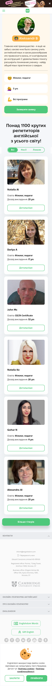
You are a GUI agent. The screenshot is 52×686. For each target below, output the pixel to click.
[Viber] (20, 547)
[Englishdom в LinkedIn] (23, 640)
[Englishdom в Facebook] (12, 640)
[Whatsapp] (26, 547)
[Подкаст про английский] (45, 640)
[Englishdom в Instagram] (17, 640)
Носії (24, 150)
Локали (37, 150)
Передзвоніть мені (27, 555)
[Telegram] (31, 547)
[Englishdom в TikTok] (29, 640)
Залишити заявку (26, 109)
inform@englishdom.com (26, 552)
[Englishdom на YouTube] (34, 640)
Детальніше (26, 208)
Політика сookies (26, 669)
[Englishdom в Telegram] (6, 640)
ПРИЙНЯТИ (37, 678)
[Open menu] (3, 10)
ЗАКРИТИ (14, 678)
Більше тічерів (26, 522)
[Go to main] (27, 11)
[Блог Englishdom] (40, 640)
